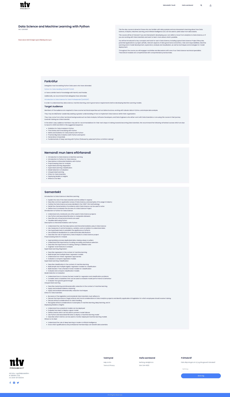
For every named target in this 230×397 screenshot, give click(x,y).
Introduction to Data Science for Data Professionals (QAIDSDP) (66, 99)
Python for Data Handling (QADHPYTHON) (59, 89)
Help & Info (107, 362)
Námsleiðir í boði (169, 5)
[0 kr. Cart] (211, 6)
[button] (201, 5)
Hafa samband (187, 5)
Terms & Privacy (109, 365)
